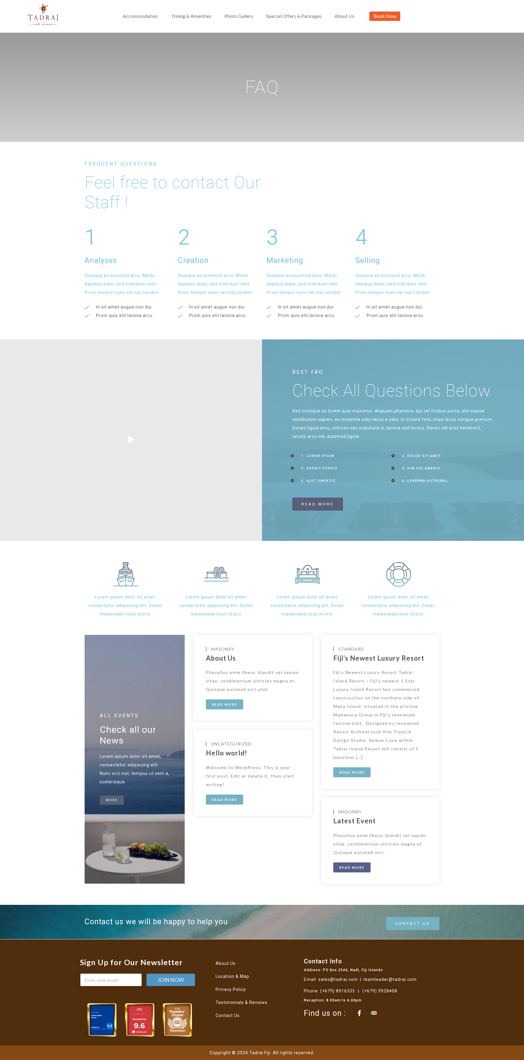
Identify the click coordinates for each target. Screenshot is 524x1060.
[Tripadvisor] (374, 1013)
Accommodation (140, 16)
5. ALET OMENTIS (318, 480)
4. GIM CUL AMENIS (421, 468)
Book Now (385, 16)
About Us (344, 16)
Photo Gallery (238, 16)
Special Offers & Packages (293, 16)
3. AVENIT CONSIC (319, 468)
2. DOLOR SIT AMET (421, 456)
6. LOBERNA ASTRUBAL (425, 480)
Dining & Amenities (191, 16)
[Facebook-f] (359, 1013)
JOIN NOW (171, 980)
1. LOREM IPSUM (317, 456)
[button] (342, 456)
